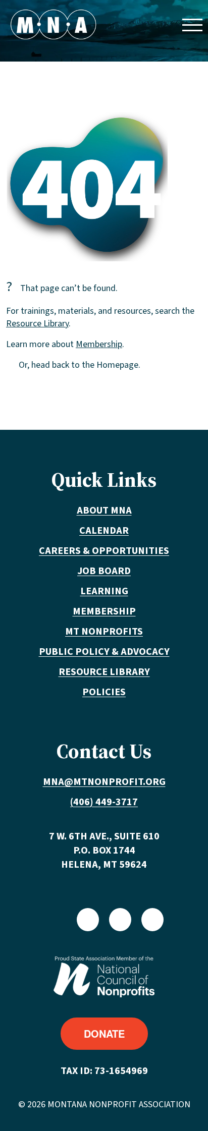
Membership (99, 344)
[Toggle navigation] (192, 24)
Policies (104, 692)
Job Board (104, 571)
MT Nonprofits (104, 632)
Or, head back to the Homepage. (79, 365)
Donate (104, 1033)
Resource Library (37, 323)
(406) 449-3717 (104, 802)
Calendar (104, 531)
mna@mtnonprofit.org (104, 782)
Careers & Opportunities (104, 551)
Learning (104, 591)
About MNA (104, 510)
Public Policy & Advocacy (104, 652)
